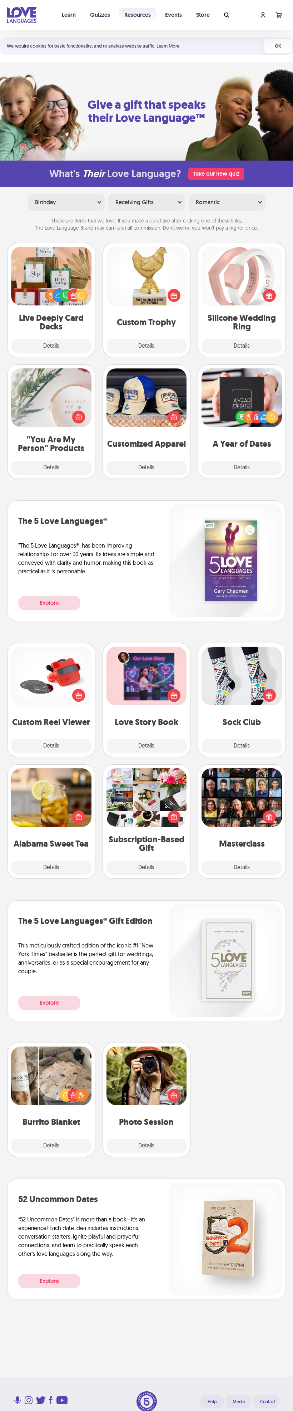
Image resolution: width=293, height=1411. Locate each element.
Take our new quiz (216, 173)
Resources (137, 15)
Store (203, 15)
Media (239, 1402)
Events (173, 15)
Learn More (168, 46)
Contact (267, 1402)
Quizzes (100, 15)
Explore (49, 603)
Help (212, 1402)
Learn (69, 15)
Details (51, 346)
